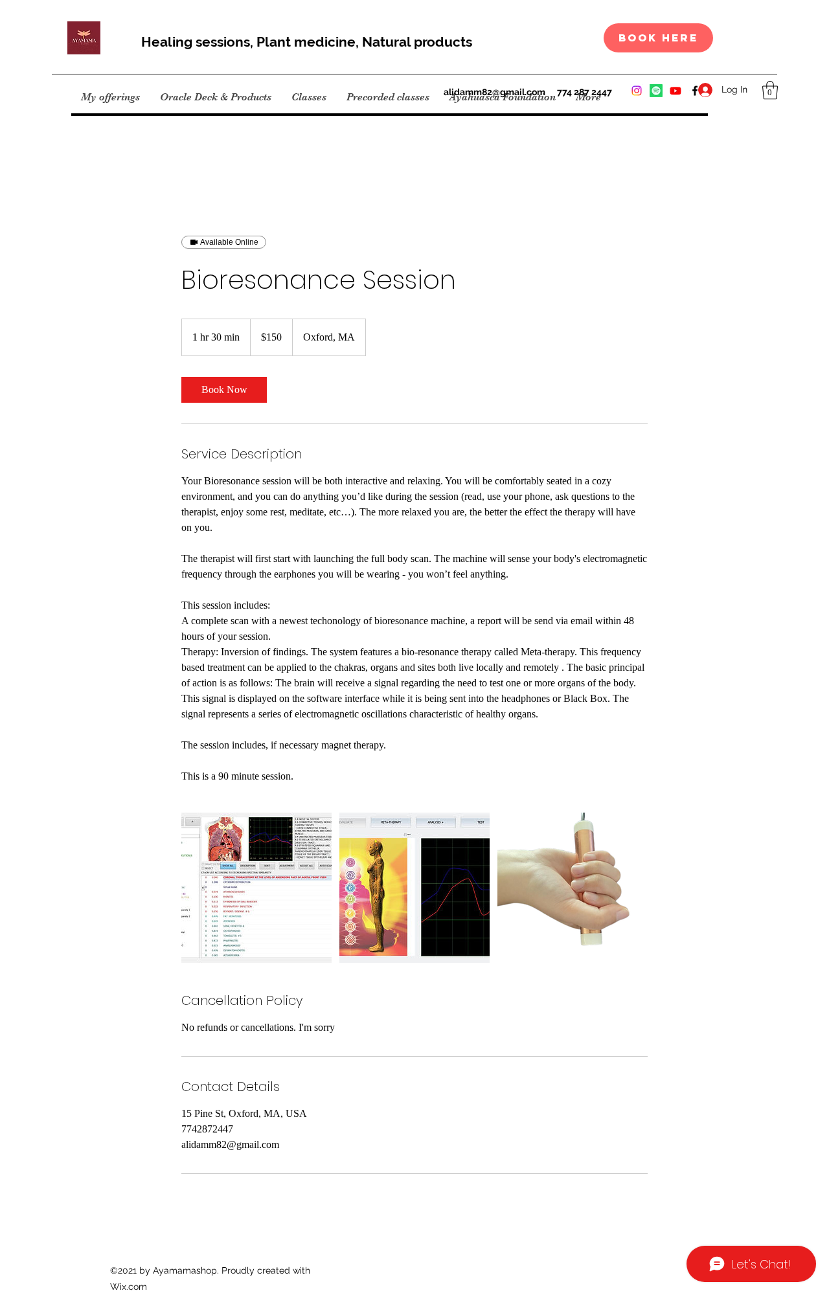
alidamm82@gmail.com (494, 92)
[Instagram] (636, 90)
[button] (770, 90)
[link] (224, 390)
